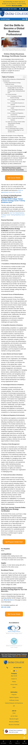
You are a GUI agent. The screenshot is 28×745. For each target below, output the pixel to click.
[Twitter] (14, 670)
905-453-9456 (12, 9)
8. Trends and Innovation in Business (17, 119)
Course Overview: (12, 94)
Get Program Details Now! (14, 542)
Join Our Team (14, 716)
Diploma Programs (14, 697)
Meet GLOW (14, 675)
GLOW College (5, 19)
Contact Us (14, 678)
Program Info (17, 743)
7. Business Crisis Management (17, 116)
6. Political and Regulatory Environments (17, 114)
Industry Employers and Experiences (14, 703)
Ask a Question (3, 743)
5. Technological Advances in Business (18, 110)
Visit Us (10, 743)
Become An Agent (14, 718)
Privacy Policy (14, 684)
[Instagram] (16, 670)
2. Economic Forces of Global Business (18, 100)
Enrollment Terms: (12, 126)
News (14, 687)
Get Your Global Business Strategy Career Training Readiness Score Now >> (13, 214)
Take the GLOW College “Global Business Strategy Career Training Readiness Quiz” (13, 200)
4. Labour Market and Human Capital (18, 107)
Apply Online (24, 743)
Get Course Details (14, 178)
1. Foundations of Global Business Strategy (16, 97)
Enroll (14, 713)
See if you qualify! (17, 5)
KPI (14, 706)
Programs (14, 694)
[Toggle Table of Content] (23, 77)
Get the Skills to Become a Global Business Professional (14, 80)
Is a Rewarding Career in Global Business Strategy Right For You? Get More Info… (16, 130)
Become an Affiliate (14, 721)
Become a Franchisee (14, 724)
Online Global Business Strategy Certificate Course (13, 83)
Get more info (17, 192)
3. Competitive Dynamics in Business (17, 103)
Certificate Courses (14, 700)
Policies (14, 681)
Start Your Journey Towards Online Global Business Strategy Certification (16, 123)
